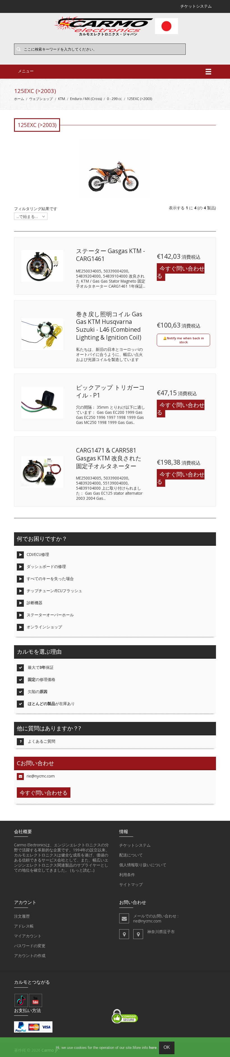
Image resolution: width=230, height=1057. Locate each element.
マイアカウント (28, 935)
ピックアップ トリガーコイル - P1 (110, 391)
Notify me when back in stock (185, 340)
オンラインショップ (44, 626)
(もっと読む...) (82, 870)
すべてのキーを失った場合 (50, 578)
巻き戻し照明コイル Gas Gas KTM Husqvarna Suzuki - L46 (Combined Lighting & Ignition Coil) (109, 325)
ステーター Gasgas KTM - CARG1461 (110, 255)
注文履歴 (22, 916)
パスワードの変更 (29, 945)
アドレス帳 (24, 926)
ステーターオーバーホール (50, 614)
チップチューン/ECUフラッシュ (54, 590)
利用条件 (127, 874)
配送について (131, 855)
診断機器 (34, 602)
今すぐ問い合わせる (180, 272)
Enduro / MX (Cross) (86, 98)
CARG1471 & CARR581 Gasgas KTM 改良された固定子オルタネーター (109, 458)
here (153, 1047)
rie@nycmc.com (41, 776)
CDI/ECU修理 (38, 554)
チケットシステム (135, 845)
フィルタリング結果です (35, 208)
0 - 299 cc (114, 98)
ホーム (19, 98)
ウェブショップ (41, 98)
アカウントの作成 (29, 955)
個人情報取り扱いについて (142, 864)
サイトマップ (131, 884)
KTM (61, 98)
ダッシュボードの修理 (46, 566)
